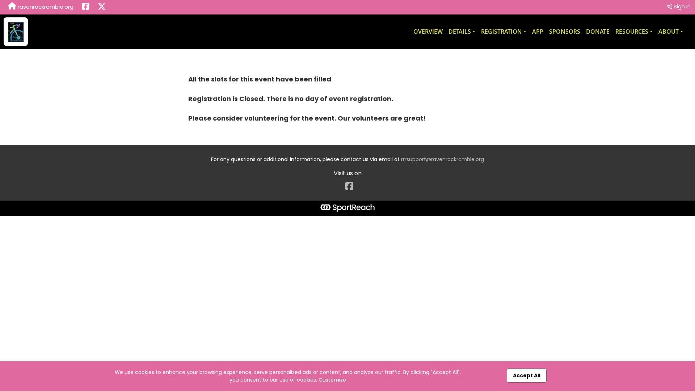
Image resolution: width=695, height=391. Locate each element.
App (537, 31)
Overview (428, 31)
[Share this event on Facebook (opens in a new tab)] (85, 7)
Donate (598, 31)
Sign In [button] (681, 6)
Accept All (526, 375)
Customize (332, 379)
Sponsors (564, 31)
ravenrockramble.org (44, 6)
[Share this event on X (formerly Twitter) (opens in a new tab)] (102, 7)
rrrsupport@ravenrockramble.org (442, 159)
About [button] (668, 31)
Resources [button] (631, 31)
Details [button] (459, 31)
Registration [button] (501, 31)
